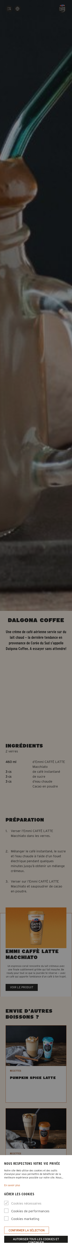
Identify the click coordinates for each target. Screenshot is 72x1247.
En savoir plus (12, 1185)
